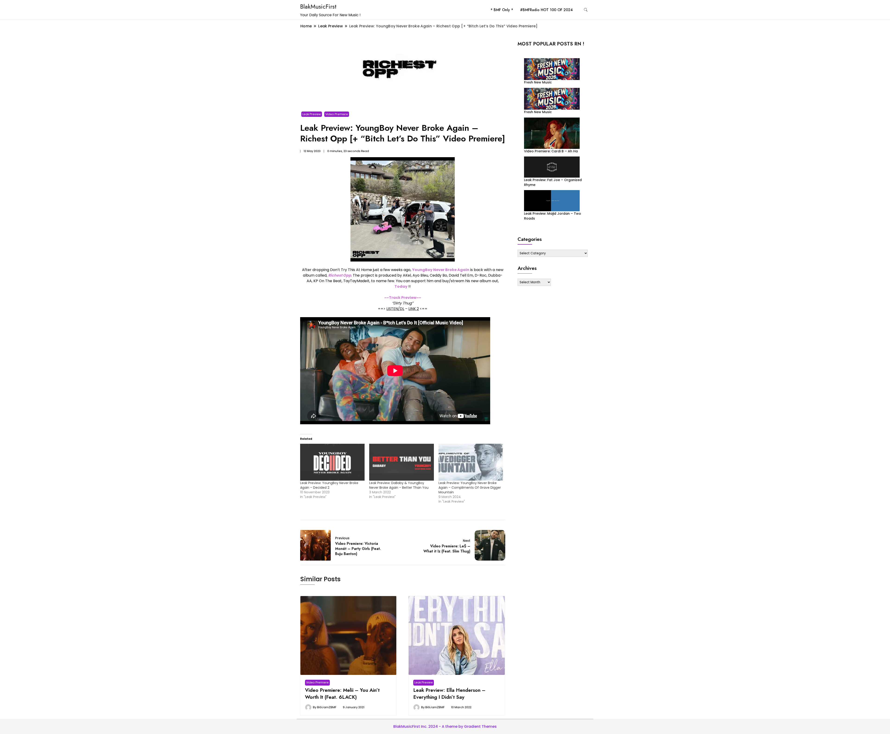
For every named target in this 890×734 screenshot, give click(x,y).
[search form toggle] (586, 10)
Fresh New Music (538, 82)
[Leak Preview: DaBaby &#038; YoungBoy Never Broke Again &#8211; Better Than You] (401, 462)
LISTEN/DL (395, 308)
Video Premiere (336, 114)
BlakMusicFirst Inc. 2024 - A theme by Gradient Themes (445, 726)
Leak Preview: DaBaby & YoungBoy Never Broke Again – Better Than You (399, 485)
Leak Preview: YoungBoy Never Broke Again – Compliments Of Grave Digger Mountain (470, 488)
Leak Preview (311, 114)
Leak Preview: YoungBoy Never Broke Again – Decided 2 (329, 485)
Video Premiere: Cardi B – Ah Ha (551, 151)
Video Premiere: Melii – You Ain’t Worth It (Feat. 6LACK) (342, 693)
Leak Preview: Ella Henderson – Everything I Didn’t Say (449, 693)
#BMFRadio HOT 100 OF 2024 (546, 10)
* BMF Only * (501, 10)
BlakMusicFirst (318, 6)
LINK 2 (413, 308)
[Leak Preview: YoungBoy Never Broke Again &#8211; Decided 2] (332, 462)
